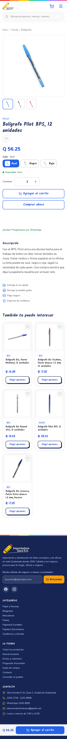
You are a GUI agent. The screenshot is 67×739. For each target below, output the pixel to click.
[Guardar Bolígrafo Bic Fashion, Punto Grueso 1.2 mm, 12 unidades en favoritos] (60, 327)
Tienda (14, 29)
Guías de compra (11, 667)
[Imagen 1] (8, 104)
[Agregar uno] (36, 182)
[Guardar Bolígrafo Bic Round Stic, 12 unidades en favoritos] (28, 394)
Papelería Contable (12, 624)
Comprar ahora (33, 204)
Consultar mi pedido (13, 677)
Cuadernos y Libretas (13, 633)
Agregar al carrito (35, 193)
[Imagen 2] (19, 104)
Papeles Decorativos (13, 629)
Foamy (6, 620)
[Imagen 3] (31, 104)
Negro (33, 163)
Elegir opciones (17, 380)
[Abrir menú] (60, 6)
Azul (14, 163)
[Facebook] (6, 589)
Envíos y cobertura (12, 658)
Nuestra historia (11, 654)
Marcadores (8, 615)
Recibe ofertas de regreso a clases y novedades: (28, 572)
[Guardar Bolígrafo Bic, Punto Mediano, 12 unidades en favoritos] (28, 327)
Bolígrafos (26, 29)
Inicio (5, 29)
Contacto (7, 672)
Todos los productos (13, 649)
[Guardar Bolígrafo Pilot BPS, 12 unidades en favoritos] (6, 138)
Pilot (6, 118)
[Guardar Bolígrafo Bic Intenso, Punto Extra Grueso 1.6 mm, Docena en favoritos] (28, 458)
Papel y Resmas (11, 606)
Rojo (51, 163)
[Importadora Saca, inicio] (8, 6)
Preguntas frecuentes (14, 663)
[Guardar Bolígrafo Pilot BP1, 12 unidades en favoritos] (60, 394)
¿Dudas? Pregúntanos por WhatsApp (22, 229)
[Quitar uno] (19, 182)
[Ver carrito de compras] (51, 6)
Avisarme (56, 579)
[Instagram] (14, 589)
